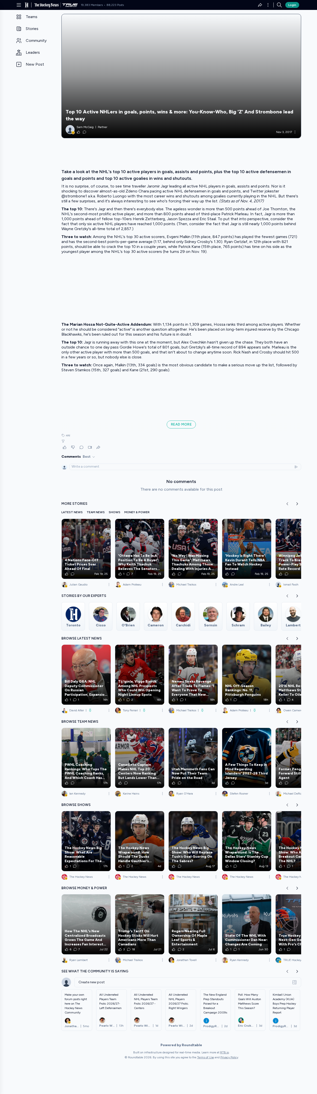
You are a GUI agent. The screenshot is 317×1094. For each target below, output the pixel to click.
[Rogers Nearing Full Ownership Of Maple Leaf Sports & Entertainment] (193, 924)
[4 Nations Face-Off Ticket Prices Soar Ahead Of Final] (86, 549)
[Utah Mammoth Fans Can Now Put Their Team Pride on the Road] (193, 758)
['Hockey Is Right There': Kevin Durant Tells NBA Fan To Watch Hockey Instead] (246, 549)
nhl (68, 435)
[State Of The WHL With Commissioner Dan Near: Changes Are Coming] (246, 924)
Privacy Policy (229, 1057)
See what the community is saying (94, 971)
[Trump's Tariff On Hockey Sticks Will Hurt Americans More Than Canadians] (139, 924)
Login (292, 5)
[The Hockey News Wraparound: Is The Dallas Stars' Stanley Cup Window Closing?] (246, 841)
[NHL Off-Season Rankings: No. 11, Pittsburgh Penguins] (246, 675)
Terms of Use (205, 1057)
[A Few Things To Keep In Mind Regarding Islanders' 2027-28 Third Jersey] (246, 758)
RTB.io (224, 1052)
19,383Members (92, 5)
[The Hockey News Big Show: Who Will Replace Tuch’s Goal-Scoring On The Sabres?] (193, 841)
